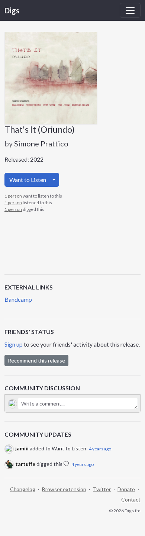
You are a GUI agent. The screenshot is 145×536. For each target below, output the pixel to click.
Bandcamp (18, 299)
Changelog (22, 489)
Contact (131, 499)
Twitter (102, 489)
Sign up (13, 344)
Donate (126, 489)
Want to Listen (27, 179)
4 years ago (100, 448)
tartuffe (25, 464)
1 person (13, 196)
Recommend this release (36, 360)
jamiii (22, 448)
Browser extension (64, 489)
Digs (11, 10)
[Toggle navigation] (130, 10)
